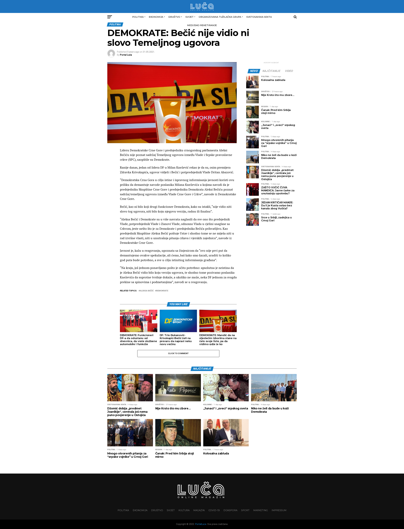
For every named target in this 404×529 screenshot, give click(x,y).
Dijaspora (230, 510)
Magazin (199, 510)
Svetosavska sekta (259, 16)
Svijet (189, 16)
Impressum (279, 510)
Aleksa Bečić (147, 291)
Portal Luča (126, 55)
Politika (138, 16)
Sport (245, 510)
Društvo (174, 16)
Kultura (184, 510)
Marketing (260, 510)
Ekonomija (156, 16)
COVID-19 (214, 510)
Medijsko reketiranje (202, 25)
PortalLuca (200, 524)
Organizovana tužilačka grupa (220, 16)
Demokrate (162, 291)
